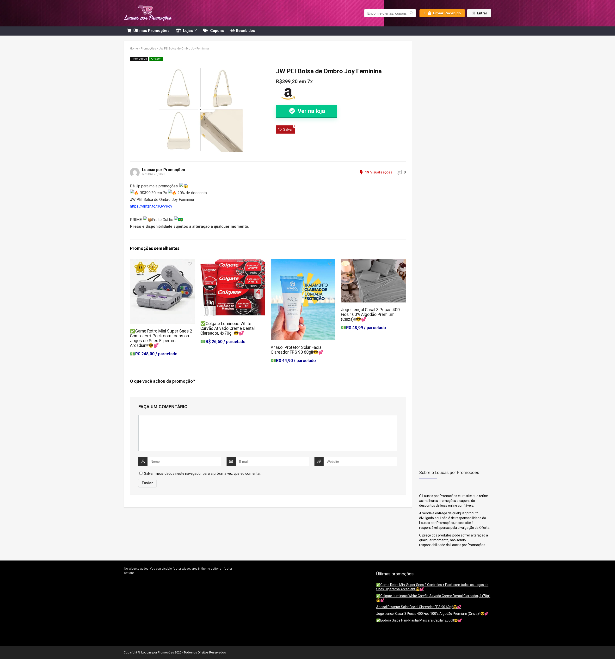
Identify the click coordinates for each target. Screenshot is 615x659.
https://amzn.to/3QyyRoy (151, 206)
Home (134, 48)
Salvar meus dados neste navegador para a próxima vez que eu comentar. (202, 473)
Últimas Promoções (151, 30)
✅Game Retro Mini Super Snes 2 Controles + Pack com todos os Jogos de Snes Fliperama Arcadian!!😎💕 (161, 338)
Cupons (216, 30)
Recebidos (245, 30)
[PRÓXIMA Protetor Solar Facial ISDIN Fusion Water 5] (610, 647)
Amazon (156, 58)
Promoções (148, 48)
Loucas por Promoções (163, 169)
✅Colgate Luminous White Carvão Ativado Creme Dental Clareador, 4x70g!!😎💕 (227, 328)
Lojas (187, 30)
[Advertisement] (449, 71)
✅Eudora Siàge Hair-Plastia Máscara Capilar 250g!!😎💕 (419, 620)
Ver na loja (310, 111)
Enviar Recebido (447, 13)
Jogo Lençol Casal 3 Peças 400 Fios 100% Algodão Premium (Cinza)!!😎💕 (370, 314)
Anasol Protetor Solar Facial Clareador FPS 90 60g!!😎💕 (297, 350)
